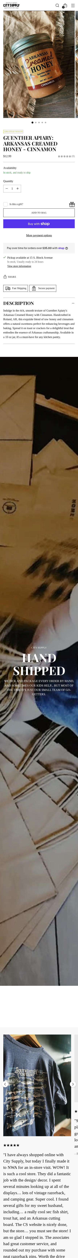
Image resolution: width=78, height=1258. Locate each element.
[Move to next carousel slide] (73, 1084)
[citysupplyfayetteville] (11, 5)
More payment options (39, 235)
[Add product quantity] (6, 188)
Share (12, 277)
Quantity (8, 181)
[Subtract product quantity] (17, 188)
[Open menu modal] (73, 5)
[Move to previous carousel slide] (5, 1084)
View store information (19, 266)
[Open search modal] (57, 5)
